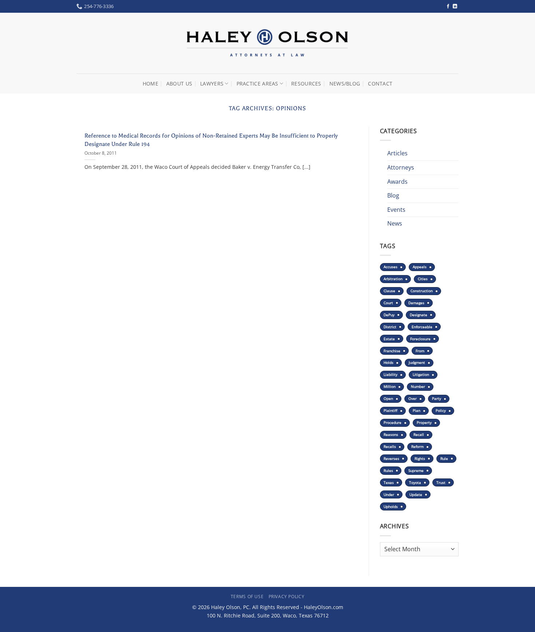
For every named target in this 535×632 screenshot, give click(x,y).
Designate (418, 315)
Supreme (416, 470)
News (394, 223)
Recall (418, 434)
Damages (416, 303)
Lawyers (211, 83)
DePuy (389, 315)
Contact (380, 83)
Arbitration (393, 279)
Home (150, 83)
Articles (397, 153)
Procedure (392, 422)
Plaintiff (390, 410)
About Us (179, 83)
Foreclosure (420, 339)
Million (390, 386)
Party (436, 398)
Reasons (391, 434)
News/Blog (344, 83)
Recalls (390, 446)
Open (388, 398)
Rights (420, 458)
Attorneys (400, 167)
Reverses (391, 458)
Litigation (421, 374)
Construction (422, 291)
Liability (390, 374)
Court (388, 303)
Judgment (417, 362)
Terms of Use (247, 596)
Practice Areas (257, 83)
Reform (417, 446)
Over (412, 398)
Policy (441, 410)
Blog (393, 195)
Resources (306, 83)
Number (418, 386)
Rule (444, 458)
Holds (388, 362)
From (420, 351)
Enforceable (422, 327)
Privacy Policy (287, 596)
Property (424, 422)
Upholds (391, 506)
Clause (389, 291)
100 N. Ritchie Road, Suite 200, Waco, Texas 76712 (268, 615)
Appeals (420, 267)
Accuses (390, 267)
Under (389, 494)
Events (396, 210)
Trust (440, 482)
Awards (397, 182)
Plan (416, 410)
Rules (388, 470)
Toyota (415, 482)
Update (415, 494)
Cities (423, 279)
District (390, 327)
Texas (389, 482)
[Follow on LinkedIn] (455, 6)
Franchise (392, 351)
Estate (389, 339)
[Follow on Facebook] (448, 6)
